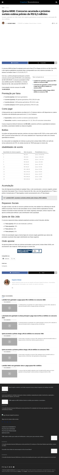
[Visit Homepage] (29, 2)
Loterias (7, 7)
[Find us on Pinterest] (9, 467)
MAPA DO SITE (5, 432)
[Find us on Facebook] (2, 422)
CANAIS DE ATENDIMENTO (9, 427)
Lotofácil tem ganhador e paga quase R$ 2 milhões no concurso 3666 (24, 300)
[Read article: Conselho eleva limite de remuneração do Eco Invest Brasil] (54, 451)
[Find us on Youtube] (13, 467)
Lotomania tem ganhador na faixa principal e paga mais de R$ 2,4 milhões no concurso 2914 (45, 86)
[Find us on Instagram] (4, 422)
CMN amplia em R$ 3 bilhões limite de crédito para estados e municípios (27, 400)
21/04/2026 (14, 319)
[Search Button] (56, 2)
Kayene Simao (11, 23)
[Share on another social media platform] (56, 63)
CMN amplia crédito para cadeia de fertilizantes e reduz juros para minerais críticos (22, 436)
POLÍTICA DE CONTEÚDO (8, 428)
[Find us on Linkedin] (7, 422)
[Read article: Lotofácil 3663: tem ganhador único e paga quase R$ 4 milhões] (9, 373)
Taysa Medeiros (7, 319)
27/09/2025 (20, 23)
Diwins (19, 471)
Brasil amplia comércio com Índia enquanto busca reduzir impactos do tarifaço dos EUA (31, 387)
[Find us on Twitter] (7, 467)
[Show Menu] (2, 2)
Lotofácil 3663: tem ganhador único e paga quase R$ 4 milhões (21, 365)
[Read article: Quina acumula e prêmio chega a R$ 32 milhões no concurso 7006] (9, 342)
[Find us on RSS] (10, 422)
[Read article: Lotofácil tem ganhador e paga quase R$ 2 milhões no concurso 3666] (9, 308)
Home (3, 7)
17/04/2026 (14, 351)
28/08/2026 (5, 392)
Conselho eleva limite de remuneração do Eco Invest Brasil (16, 449)
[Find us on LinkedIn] (5, 467)
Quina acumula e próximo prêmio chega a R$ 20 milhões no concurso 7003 (25, 349)
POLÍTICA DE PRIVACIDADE (9, 430)
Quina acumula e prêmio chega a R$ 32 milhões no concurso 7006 (23, 333)
